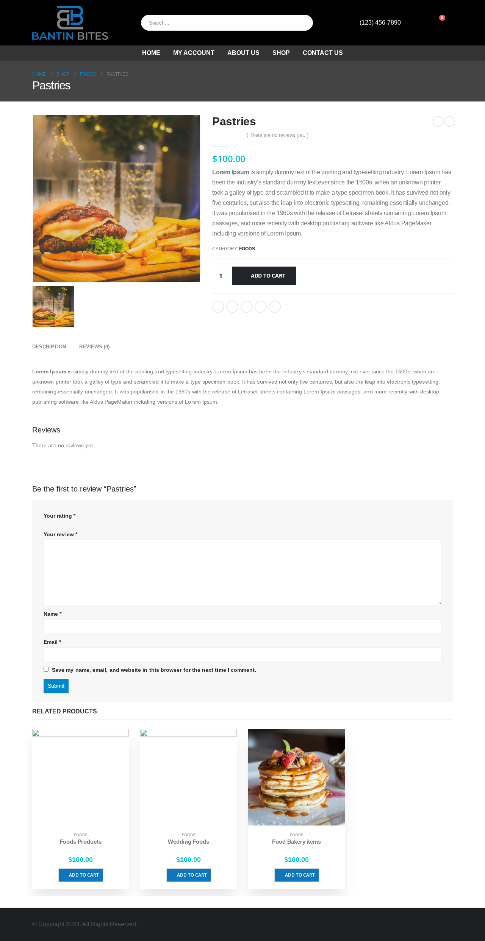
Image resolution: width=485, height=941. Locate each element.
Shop (281, 53)
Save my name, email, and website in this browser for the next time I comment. (154, 670)
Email (275, 307)
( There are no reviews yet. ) (277, 135)
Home (151, 53)
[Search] (302, 22)
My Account (193, 53)
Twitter (232, 307)
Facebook (218, 307)
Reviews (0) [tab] (94, 347)
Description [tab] (49, 347)
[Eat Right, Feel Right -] (70, 23)
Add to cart (268, 275)
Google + (261, 307)
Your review (60, 534)
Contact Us (323, 53)
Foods (247, 248)
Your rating (59, 516)
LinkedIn (247, 307)
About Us (243, 53)
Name (52, 614)
